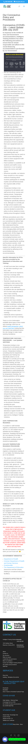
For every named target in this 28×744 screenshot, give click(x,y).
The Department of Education (14, 567)
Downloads (5, 688)
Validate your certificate (8, 720)
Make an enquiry (7, 657)
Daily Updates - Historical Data (10, 700)
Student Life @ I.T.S (8, 718)
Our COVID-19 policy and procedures (12, 704)
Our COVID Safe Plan (8, 705)
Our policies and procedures (10, 664)
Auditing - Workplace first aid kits (11, 677)
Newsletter (5, 689)
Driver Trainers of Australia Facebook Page (13, 691)
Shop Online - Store (18, 724)
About (4, 651)
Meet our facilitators (8, 660)
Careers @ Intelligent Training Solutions (12, 662)
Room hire (5, 675)
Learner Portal (6, 716)
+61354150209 (20, 647)
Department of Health (11, 559)
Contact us (5, 653)
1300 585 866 (8, 1)
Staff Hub (5, 666)
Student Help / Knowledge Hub (10, 714)
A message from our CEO (9, 702)
